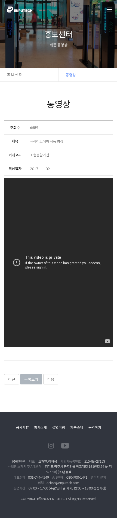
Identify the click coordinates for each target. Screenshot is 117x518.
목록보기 (31, 379)
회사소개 (40, 427)
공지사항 (22, 427)
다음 (50, 379)
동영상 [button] (71, 75)
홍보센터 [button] (15, 74)
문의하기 (94, 427)
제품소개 (76, 427)
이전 (11, 379)
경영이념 (58, 427)
